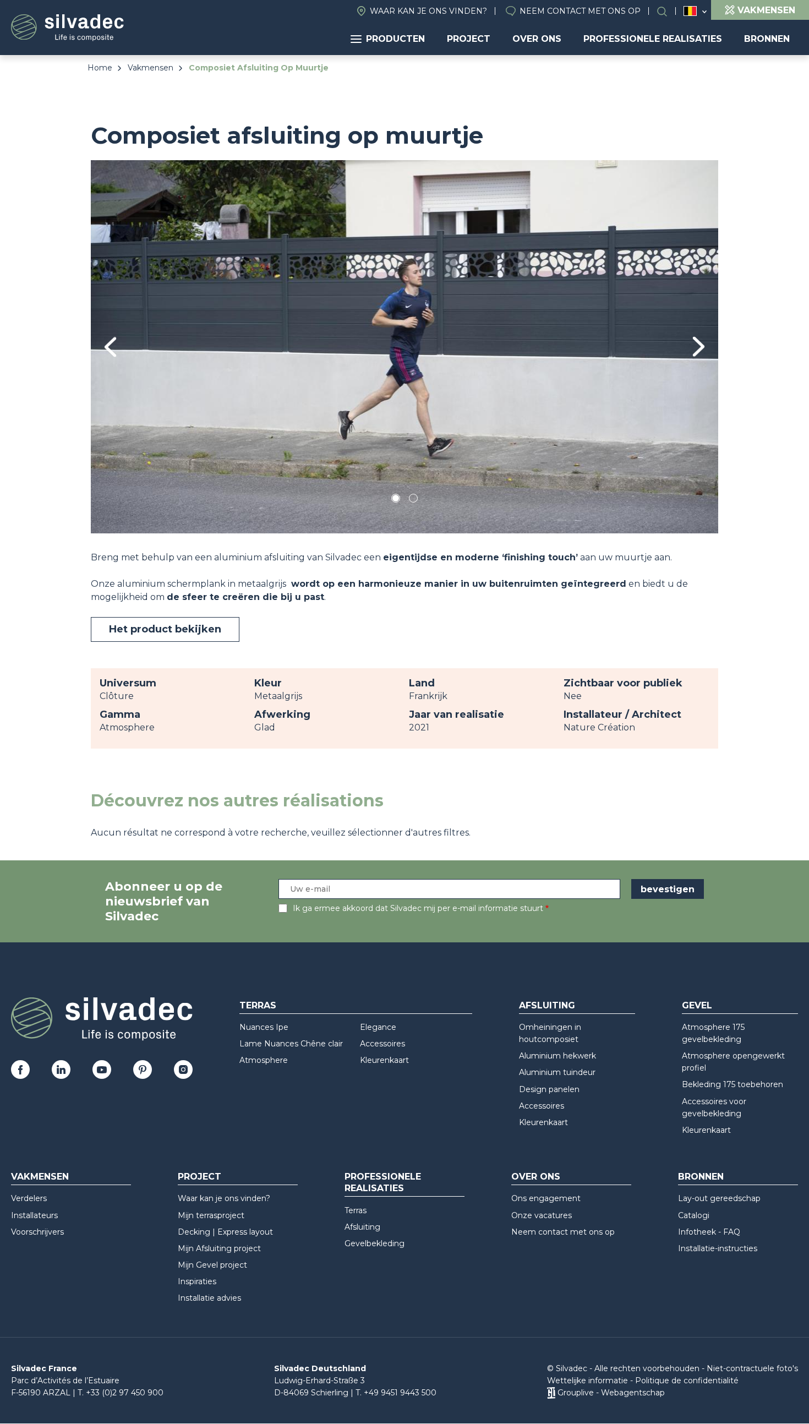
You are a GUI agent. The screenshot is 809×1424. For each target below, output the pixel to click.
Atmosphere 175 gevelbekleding (713, 1033)
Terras (257, 1005)
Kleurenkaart (384, 1060)
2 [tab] (413, 500)
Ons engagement (546, 1198)
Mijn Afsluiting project (219, 1248)
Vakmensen (150, 68)
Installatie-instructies (717, 1248)
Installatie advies (209, 1298)
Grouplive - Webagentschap (611, 1393)
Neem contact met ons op (580, 11)
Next (698, 346)
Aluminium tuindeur (557, 1072)
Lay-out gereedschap (719, 1198)
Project (468, 39)
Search (667, 11)
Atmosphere (263, 1060)
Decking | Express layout (225, 1232)
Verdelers (29, 1198)
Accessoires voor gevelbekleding (714, 1107)
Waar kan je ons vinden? (428, 11)
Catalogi (693, 1215)
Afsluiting (547, 1005)
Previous (110, 347)
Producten (395, 39)
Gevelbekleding (374, 1243)
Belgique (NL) (690, 11)
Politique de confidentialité (687, 1380)
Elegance (378, 1027)
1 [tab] (395, 500)
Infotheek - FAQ (709, 1232)
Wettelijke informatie (587, 1380)
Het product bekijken (165, 629)
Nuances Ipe (263, 1027)
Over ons (536, 39)
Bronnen (767, 39)
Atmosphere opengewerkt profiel (733, 1062)
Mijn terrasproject (211, 1215)
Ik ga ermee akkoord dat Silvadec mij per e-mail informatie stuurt (418, 908)
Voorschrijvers (37, 1232)
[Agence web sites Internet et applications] (551, 1393)
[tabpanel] (404, 346)
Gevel (697, 1005)
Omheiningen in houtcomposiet (550, 1033)
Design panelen (549, 1089)
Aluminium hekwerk (557, 1056)
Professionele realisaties (652, 39)
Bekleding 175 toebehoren (732, 1084)
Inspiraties (197, 1281)
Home (100, 68)
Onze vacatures (541, 1215)
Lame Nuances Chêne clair (291, 1044)
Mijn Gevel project (212, 1265)
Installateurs (34, 1215)
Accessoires (382, 1044)
